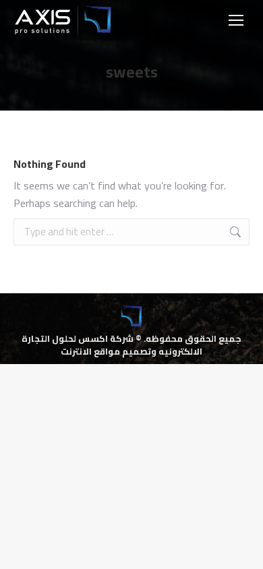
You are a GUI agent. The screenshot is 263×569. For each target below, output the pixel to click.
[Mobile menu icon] (236, 20)
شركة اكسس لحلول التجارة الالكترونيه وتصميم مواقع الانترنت (112, 344)
